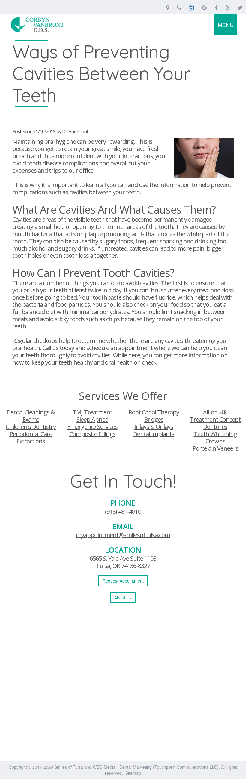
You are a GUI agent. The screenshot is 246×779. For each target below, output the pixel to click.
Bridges (154, 419)
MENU (226, 25)
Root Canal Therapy (154, 412)
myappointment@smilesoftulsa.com (123, 535)
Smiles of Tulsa (68, 767)
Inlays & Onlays (153, 427)
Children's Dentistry (31, 427)
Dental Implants (153, 434)
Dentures (215, 427)
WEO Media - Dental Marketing (122, 767)
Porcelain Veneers (215, 448)
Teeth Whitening (215, 434)
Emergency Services (92, 427)
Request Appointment (123, 581)
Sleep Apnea (92, 419)
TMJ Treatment (92, 412)
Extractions (30, 441)
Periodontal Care (31, 434)
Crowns (215, 441)
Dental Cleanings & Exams (31, 415)
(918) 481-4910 (123, 511)
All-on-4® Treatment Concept (215, 415)
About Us (123, 598)
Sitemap (133, 773)
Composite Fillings (92, 434)
